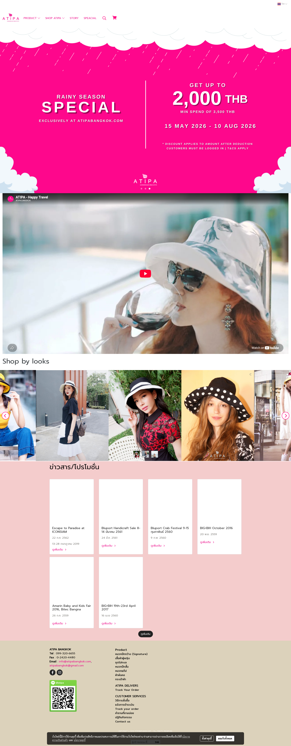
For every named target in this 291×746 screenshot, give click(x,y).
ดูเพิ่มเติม (58, 550)
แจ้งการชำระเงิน (124, 705)
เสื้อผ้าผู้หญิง (122, 658)
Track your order (127, 709)
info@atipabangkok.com (75, 662)
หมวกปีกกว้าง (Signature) (131, 654)
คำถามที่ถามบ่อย (124, 713)
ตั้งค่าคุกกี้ (207, 738)
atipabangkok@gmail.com (67, 666)
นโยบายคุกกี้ (80, 740)
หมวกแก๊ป (121, 671)
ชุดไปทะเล (121, 662)
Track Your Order (127, 690)
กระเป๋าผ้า (120, 679)
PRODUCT (31, 18)
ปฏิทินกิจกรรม (123, 717)
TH (283, 4)
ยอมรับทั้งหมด (225, 738)
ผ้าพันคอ (120, 675)
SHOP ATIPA (53, 18)
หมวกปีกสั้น (121, 667)
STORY (74, 18)
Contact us (122, 721)
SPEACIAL (90, 18)
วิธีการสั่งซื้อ (122, 700)
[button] (104, 18)
